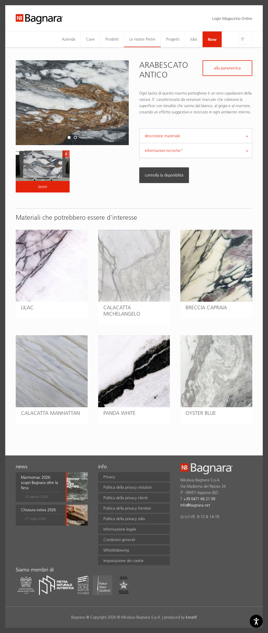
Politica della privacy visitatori (127, 487)
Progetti (172, 39)
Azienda (68, 39)
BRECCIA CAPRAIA (206, 307)
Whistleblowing (116, 550)
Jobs (193, 39)
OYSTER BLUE (201, 413)
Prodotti (112, 39)
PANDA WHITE (119, 413)
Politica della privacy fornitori (127, 508)
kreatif (191, 617)
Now (212, 39)
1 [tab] (69, 137)
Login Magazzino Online (232, 18)
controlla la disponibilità (164, 175)
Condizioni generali (119, 539)
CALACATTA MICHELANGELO (121, 310)
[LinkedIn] (204, 530)
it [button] (242, 39)
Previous (27, 103)
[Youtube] (214, 530)
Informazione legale (119, 529)
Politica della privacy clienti (125, 497)
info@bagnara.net (195, 505)
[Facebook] (183, 530)
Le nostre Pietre (142, 39)
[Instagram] (194, 530)
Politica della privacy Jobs (124, 518)
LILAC (27, 307)
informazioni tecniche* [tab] (164, 150)
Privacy (109, 476)
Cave (90, 39)
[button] (41, 487)
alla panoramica (227, 67)
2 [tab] (75, 137)
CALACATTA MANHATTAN (50, 413)
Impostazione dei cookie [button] (123, 560)
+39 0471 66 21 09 (199, 498)
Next (117, 103)
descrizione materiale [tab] (162, 135)
